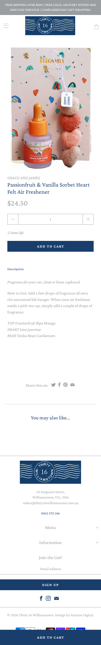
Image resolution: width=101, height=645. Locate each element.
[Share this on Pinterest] (65, 384)
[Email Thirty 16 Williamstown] (56, 598)
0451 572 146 (50, 513)
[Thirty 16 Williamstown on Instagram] (48, 598)
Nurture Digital (82, 615)
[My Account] (4, 25)
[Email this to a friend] (72, 384)
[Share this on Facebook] (59, 384)
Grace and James (23, 178)
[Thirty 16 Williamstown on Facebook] (41, 598)
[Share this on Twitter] (53, 384)
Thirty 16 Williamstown (36, 615)
